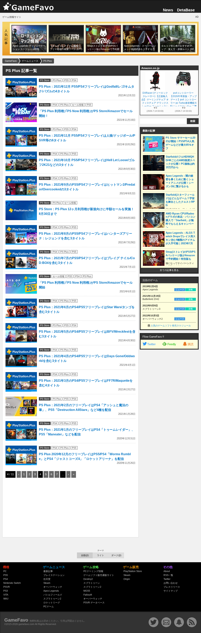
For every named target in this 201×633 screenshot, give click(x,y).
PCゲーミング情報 (93, 571)
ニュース (179, 289)
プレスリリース (172, 587)
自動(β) (85, 555)
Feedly (171, 344)
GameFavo (16, 620)
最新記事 (48, 571)
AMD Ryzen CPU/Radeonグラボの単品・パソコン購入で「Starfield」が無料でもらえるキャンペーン (180, 220)
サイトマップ (171, 590)
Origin (126, 579)
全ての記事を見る (169, 270)
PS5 (66, 80)
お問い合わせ (171, 583)
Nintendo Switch (12, 583)
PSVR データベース (94, 602)
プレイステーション (54, 575)
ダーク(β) (116, 555)
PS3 (5, 590)
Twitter (151, 344)
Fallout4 (87, 594)
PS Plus (57, 80)
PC (5, 571)
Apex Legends (51, 590)
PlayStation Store (132, 571)
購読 (191, 344)
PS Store (44, 80)
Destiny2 (88, 579)
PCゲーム (48, 606)
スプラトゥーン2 (52, 598)
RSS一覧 (168, 575)
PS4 (74, 80)
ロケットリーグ (51, 602)
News (168, 10)
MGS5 (86, 590)
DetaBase (186, 10)
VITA (5, 594)
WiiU (5, 598)
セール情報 (78, 105)
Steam (46, 583)
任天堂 (46, 579)
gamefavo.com (26, 624)
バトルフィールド (52, 594)
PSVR (6, 587)
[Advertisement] (34, 508)
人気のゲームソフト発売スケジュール (171, 325)
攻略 (190, 289)
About (167, 571)
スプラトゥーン (91, 583)
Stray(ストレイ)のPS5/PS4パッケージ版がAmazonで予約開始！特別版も (181, 255)
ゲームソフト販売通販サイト (98, 575)
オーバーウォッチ (52, 587)
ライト (100, 555)
